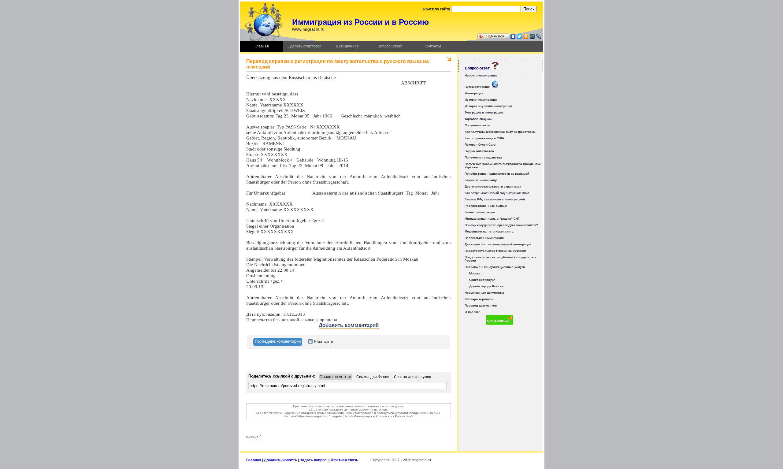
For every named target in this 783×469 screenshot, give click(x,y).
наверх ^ (253, 436)
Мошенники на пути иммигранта (489, 231)
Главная (261, 46)
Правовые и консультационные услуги (495, 267)
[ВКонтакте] (513, 36)
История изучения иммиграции (488, 106)
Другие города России (486, 286)
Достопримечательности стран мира (493, 186)
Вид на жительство (479, 151)
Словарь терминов (479, 299)
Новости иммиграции (481, 75)
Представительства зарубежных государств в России (500, 258)
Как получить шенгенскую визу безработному (500, 131)
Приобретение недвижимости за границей (497, 173)
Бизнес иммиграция (480, 212)
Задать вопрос (313, 460)
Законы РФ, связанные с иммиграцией (495, 199)
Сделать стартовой (304, 46)
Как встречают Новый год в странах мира (497, 193)
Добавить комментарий (349, 325)
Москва (475, 273)
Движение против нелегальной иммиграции (498, 244)
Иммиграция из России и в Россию (360, 22)
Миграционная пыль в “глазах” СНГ (492, 218)
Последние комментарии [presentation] (278, 341)
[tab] (277, 342)
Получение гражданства (483, 157)
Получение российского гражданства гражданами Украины (503, 165)
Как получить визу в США (484, 138)
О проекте (472, 312)
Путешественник (478, 86)
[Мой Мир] (532, 36)
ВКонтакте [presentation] (323, 341)
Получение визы (477, 125)
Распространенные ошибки (486, 205)
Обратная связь (343, 460)
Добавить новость (280, 460)
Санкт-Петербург (482, 279)
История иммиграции (481, 99)
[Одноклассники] (526, 36)
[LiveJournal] (539, 36)
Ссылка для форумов (412, 377)
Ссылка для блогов (372, 377)
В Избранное (347, 46)
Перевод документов (481, 305)
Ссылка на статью (335, 377)
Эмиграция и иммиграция (484, 112)
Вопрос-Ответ (390, 46)
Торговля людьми (478, 119)
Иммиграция (474, 93)
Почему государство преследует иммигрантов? (501, 225)
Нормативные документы (484, 292)
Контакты (433, 46)
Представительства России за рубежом (495, 250)
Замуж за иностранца (481, 180)
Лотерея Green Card (480, 144)
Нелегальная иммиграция (484, 238)
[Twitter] (519, 36)
